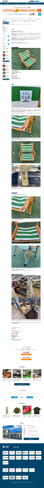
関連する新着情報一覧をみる (22, 384)
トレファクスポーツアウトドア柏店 (10, 5)
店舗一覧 (5, 5)
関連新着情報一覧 (6, 79)
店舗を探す (7, 3)
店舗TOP (6, 18)
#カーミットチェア (21, 24)
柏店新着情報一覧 (6, 61)
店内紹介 (14, 18)
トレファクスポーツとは (36, 3)
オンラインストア (40, 1)
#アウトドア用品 (12, 24)
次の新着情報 (29, 397)
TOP (3, 5)
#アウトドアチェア (28, 24)
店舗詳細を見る (4, 32)
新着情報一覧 (22, 397)
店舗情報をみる (31, 438)
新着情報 (27, 3)
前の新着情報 (14, 397)
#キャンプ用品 (16, 24)
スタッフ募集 (37, 1)
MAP (22, 18)
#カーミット (24, 24)
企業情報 (32, 1)
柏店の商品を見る (26, 354)
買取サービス (17, 3)
